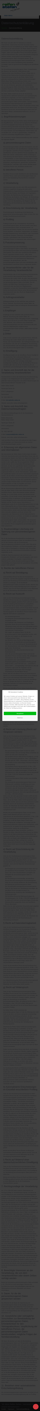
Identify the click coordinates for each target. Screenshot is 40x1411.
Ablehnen (20, 718)
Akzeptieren (20, 713)
